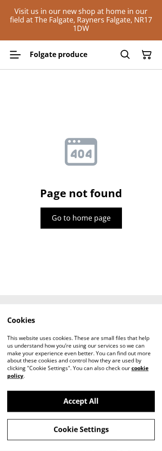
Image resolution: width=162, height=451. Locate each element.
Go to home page (81, 218)
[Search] (125, 55)
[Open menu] (15, 55)
